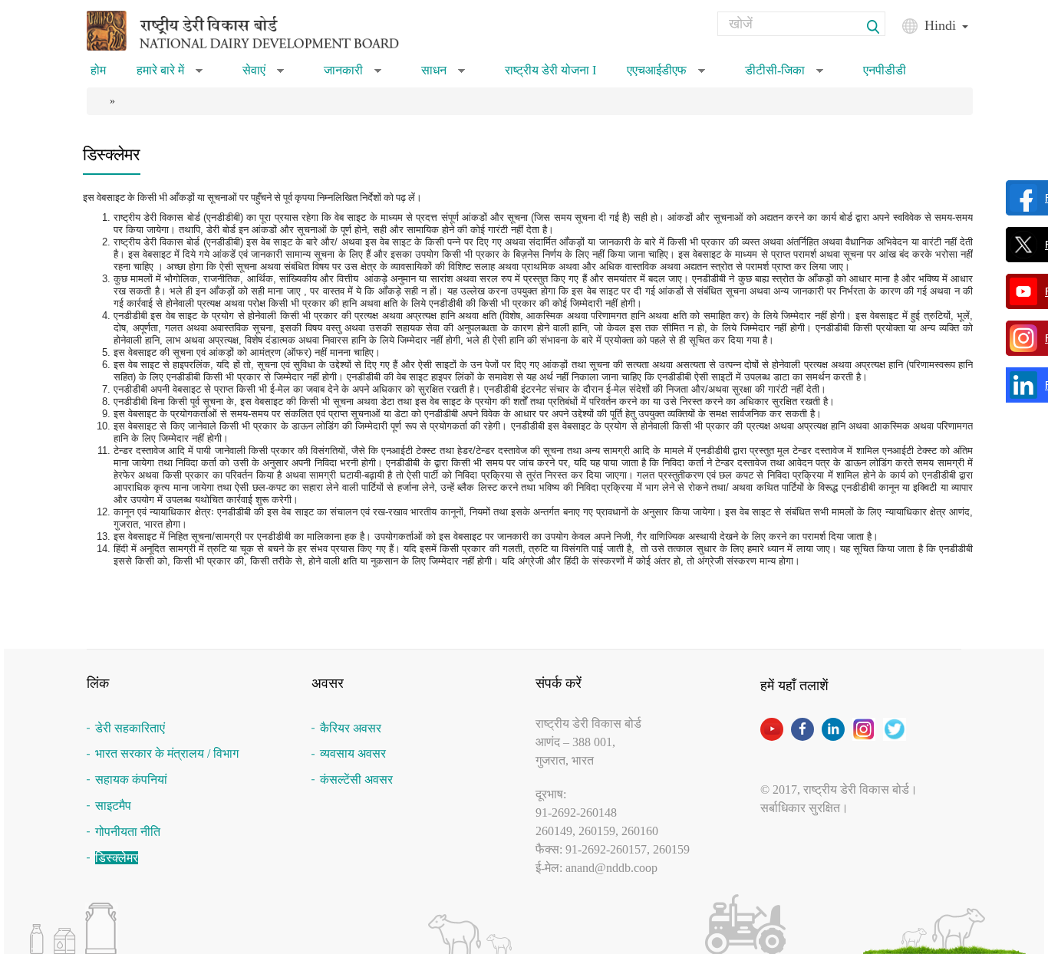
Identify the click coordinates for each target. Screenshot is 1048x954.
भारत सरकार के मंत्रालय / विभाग (167, 753)
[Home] (262, 29)
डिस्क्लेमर (116, 857)
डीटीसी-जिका (784, 75)
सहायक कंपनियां (131, 779)
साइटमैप (113, 805)
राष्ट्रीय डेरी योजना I (550, 70)
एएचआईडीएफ (666, 75)
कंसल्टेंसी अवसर (356, 779)
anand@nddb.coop (611, 867)
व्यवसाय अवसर (353, 753)
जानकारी (352, 75)
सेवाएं (263, 75)
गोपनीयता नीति (127, 831)
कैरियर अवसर (350, 728)
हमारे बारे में (170, 75)
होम (98, 70)
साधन (443, 75)
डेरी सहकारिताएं (130, 728)
